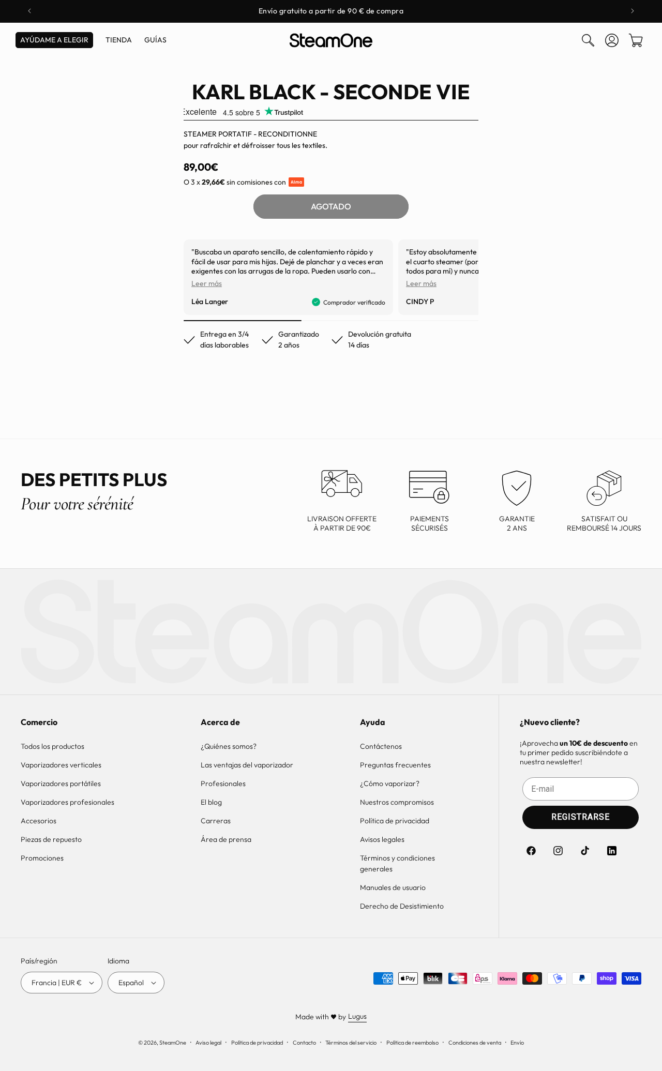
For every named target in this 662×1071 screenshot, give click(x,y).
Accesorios (38, 820)
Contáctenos (381, 746)
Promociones (42, 858)
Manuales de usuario (393, 887)
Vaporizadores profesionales (67, 802)
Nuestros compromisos (397, 802)
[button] (588, 40)
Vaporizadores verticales (61, 765)
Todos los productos (52, 746)
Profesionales (223, 783)
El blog (211, 802)
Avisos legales (382, 839)
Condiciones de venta (474, 1042)
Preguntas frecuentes (395, 765)
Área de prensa (226, 839)
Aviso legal (208, 1042)
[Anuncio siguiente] (632, 11)
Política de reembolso (412, 1042)
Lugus (357, 1016)
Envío (517, 1042)
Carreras (216, 820)
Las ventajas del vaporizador (247, 765)
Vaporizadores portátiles (61, 783)
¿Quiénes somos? (229, 746)
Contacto (304, 1042)
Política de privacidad (394, 820)
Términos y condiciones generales (397, 863)
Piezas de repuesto (51, 839)
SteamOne (172, 1042)
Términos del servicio (351, 1042)
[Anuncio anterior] (29, 11)
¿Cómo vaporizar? (389, 783)
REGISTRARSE (580, 817)
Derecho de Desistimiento (402, 906)
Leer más (206, 283)
